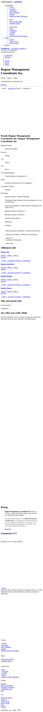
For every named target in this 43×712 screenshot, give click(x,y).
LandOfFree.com (6, 689)
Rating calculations (7, 685)
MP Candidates (14, 12)
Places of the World (15, 21)
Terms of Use (13, 41)
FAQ (2, 691)
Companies (13, 11)
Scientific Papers (14, 23)
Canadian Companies (7, 687)
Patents (11, 14)
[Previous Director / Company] (1, 538)
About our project (6, 698)
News (2, 705)
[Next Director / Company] (3, 538)
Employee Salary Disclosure (18, 16)
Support (3, 707)
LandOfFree (9, 5)
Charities (12, 9)
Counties (12, 32)
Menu (7, 38)
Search (11, 39)
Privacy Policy (14, 43)
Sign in (7, 45)
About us (4, 699)
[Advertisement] (21, 111)
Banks (11, 29)
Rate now (4, 85)
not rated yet (12, 88)
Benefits (3, 684)
